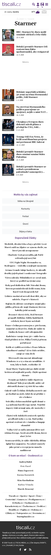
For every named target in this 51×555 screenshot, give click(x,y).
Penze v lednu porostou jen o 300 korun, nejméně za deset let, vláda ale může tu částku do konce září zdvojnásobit (25, 328)
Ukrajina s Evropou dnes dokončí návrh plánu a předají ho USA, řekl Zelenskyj (30, 126)
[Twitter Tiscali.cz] (25, 550)
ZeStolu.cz (17, 503)
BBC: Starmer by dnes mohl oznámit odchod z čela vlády (31, 33)
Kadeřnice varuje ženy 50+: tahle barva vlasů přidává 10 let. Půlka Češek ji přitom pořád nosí (26, 339)
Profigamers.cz (36, 500)
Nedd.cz (41, 506)
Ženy (38, 496)
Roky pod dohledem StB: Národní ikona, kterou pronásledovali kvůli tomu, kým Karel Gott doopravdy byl (25, 288)
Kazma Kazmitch (25, 475)
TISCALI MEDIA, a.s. (23, 543)
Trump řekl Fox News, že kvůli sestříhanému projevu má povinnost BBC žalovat (31, 139)
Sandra (16, 12)
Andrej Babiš (25, 462)
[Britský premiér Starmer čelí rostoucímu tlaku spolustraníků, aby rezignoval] (8, 50)
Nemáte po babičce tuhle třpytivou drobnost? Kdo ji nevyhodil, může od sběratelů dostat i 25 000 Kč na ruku (25, 383)
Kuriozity (25, 208)
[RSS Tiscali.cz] (30, 550)
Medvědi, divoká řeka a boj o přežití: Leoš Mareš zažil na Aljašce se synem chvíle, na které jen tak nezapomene (25, 247)
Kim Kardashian (25, 480)
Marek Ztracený (26, 489)
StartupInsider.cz (25, 517)
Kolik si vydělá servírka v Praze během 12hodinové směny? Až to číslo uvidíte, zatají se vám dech (25, 350)
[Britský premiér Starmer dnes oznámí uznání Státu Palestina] (8, 155)
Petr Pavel (25, 466)
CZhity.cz (10, 513)
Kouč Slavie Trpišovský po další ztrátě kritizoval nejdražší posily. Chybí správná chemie (25, 372)
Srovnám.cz (38, 513)
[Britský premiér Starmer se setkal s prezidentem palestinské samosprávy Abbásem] (8, 170)
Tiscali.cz (13, 496)
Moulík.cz (14, 510)
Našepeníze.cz (23, 513)
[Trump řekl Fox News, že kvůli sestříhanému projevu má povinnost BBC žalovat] (8, 140)
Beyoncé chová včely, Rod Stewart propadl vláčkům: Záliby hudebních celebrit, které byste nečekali (25, 318)
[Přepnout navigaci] (38, 4)
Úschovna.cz (29, 506)
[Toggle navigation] (46, 4)
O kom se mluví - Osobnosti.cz (26, 455)
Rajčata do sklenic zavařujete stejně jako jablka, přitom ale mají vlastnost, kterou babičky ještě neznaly (26, 307)
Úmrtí (25, 223)
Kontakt (10, 545)
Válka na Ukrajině (25, 201)
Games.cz (22, 500)
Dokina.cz (36, 510)
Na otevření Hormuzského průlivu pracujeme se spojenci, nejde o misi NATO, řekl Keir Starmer (32, 111)
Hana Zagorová (25, 470)
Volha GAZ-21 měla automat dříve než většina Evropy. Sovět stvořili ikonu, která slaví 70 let (25, 433)
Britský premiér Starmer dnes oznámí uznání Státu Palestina (30, 154)
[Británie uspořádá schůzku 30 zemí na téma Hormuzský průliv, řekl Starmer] (8, 95)
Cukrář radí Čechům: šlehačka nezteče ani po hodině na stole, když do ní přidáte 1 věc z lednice (25, 394)
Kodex (21, 545)
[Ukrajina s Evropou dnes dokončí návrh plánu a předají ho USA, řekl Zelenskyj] (8, 125)
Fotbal (25, 216)
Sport (31, 496)
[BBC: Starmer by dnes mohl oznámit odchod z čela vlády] (8, 35)
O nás (16, 545)
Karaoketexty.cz (13, 506)
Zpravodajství (8, 40)
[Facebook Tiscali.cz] (20, 550)
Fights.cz (25, 510)
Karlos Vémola (25, 485)
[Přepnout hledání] (33, 4)
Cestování (10, 500)
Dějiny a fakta (25, 231)
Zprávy (23, 496)
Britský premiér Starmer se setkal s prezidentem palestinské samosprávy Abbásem (31, 170)
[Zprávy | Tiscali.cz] (11, 4)
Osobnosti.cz (31, 503)
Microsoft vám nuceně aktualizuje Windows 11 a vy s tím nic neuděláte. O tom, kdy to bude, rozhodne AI (25, 361)
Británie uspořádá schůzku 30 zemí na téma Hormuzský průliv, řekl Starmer (32, 95)
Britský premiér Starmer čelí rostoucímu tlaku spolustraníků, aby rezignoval (32, 49)
